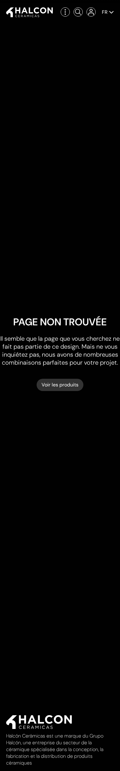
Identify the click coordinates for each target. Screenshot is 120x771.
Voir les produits (60, 385)
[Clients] (91, 12)
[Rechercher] (78, 12)
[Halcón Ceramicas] (29, 12)
